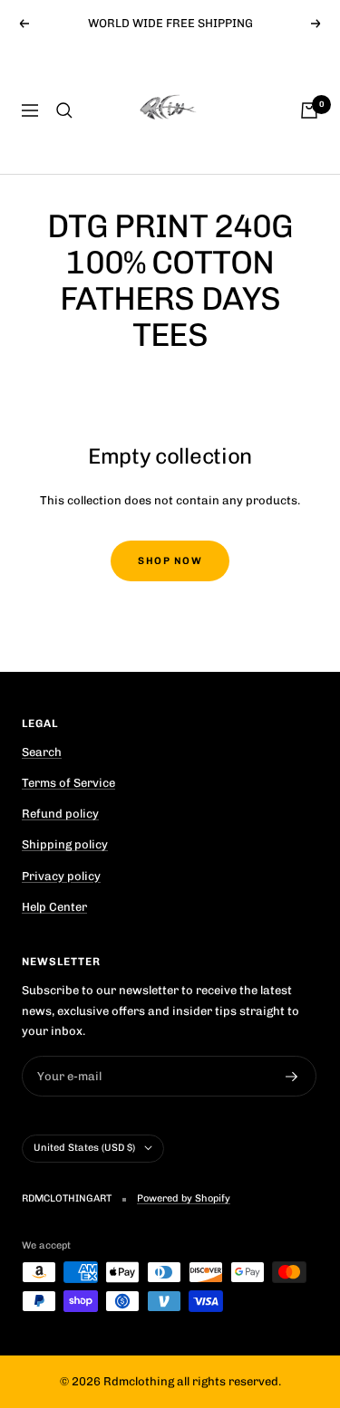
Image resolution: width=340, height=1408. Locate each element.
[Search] (64, 110)
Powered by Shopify (183, 1198)
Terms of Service (68, 783)
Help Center (54, 907)
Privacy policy (61, 876)
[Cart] (309, 110)
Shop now (170, 561)
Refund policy (60, 813)
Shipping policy (65, 844)
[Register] (292, 1076)
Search (42, 752)
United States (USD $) (84, 1148)
